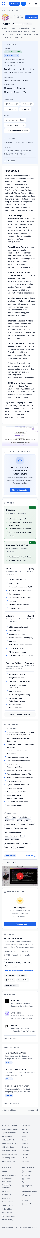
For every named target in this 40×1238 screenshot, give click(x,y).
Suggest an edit (32, 1110)
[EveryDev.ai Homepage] (3, 3)
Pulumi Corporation (11, 151)
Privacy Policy (7, 1220)
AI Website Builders (9, 1154)
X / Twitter (24, 980)
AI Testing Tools (8, 1158)
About (4, 1171)
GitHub (23, 975)
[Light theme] (27, 1204)
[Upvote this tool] (11, 17)
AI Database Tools (9, 1150)
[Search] (30, 3)
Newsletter (6, 1198)
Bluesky (25, 1147)
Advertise (5, 1191)
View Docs (29, 856)
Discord (25, 1140)
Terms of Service (8, 1216)
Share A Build (7, 1212)
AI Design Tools (8, 1147)
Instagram (25, 1161)
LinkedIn (11, 980)
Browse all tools (10, 1038)
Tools (8, 10)
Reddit (24, 1136)
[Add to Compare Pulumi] (22, 17)
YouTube (25, 1154)
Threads (25, 1143)
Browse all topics (10, 1103)
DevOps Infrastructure (15, 125)
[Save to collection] (15, 17)
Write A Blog (7, 1209)
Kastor (30, 142)
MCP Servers (7, 1136)
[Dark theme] (31, 1204)
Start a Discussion (20, 490)
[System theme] (23, 1204)
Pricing (7, 48)
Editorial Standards (9, 1175)
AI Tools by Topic (9, 1125)
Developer (8, 147)
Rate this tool (21, 924)
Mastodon (26, 1150)
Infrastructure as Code (15, 120)
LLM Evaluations (8, 1161)
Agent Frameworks (9, 1133)
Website (11, 975)
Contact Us (6, 1195)
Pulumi (15, 10)
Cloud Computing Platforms (17, 131)
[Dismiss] (37, 1223)
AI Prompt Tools (8, 1140)
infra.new (9, 142)
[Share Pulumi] (18, 17)
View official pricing (18, 714)
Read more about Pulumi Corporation (18, 970)
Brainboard (20, 142)
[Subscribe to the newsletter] (23, 4)
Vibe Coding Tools (9, 1143)
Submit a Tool (7, 1202)
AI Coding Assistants (10, 1129)
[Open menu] (36, 3)
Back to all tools (10, 1110)
